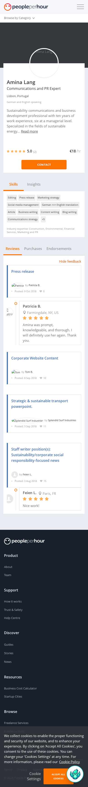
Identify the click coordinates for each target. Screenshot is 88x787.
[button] (79, 6)
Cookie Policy (69, 761)
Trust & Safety (13, 610)
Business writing (28, 212)
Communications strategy (23, 219)
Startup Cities (13, 696)
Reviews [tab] (13, 248)
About (8, 567)
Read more (29, 131)
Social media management (23, 204)
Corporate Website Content (34, 358)
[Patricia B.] (17, 285)
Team (7, 575)
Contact (44, 165)
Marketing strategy (48, 197)
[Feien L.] (14, 474)
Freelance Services (16, 723)
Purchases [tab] (33, 248)
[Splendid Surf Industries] (27, 420)
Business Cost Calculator (20, 688)
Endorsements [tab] (59, 248)
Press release (26, 197)
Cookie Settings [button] (34, 776)
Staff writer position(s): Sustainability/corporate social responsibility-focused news (37, 455)
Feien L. (27, 474)
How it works (13, 601)
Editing (12, 197)
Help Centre (12, 618)
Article (11, 212)
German (11, 102)
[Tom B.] (15, 372)
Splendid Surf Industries (62, 420)
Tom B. (29, 372)
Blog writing (69, 212)
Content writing (50, 212)
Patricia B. (34, 285)
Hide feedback (70, 261)
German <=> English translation (60, 204)
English (26, 102)
